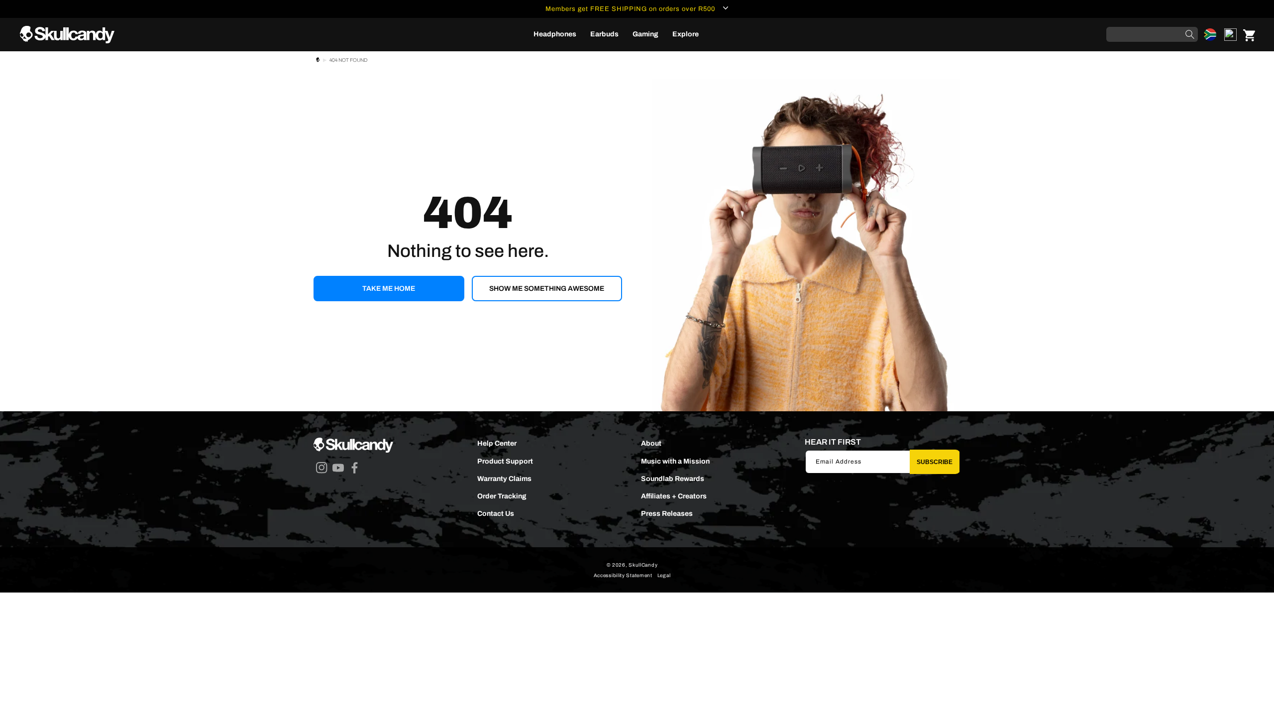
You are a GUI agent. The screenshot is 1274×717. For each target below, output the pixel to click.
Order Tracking (502, 496)
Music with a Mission (675, 461)
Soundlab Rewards (672, 478)
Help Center (497, 443)
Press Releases (667, 513)
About (651, 443)
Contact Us (495, 513)
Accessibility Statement (623, 575)
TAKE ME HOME (388, 288)
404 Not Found (348, 60)
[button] (555, 34)
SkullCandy (643, 565)
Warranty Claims (504, 478)
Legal (664, 575)
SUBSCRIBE (935, 462)
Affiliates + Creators (674, 496)
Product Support (505, 461)
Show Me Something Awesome (546, 288)
